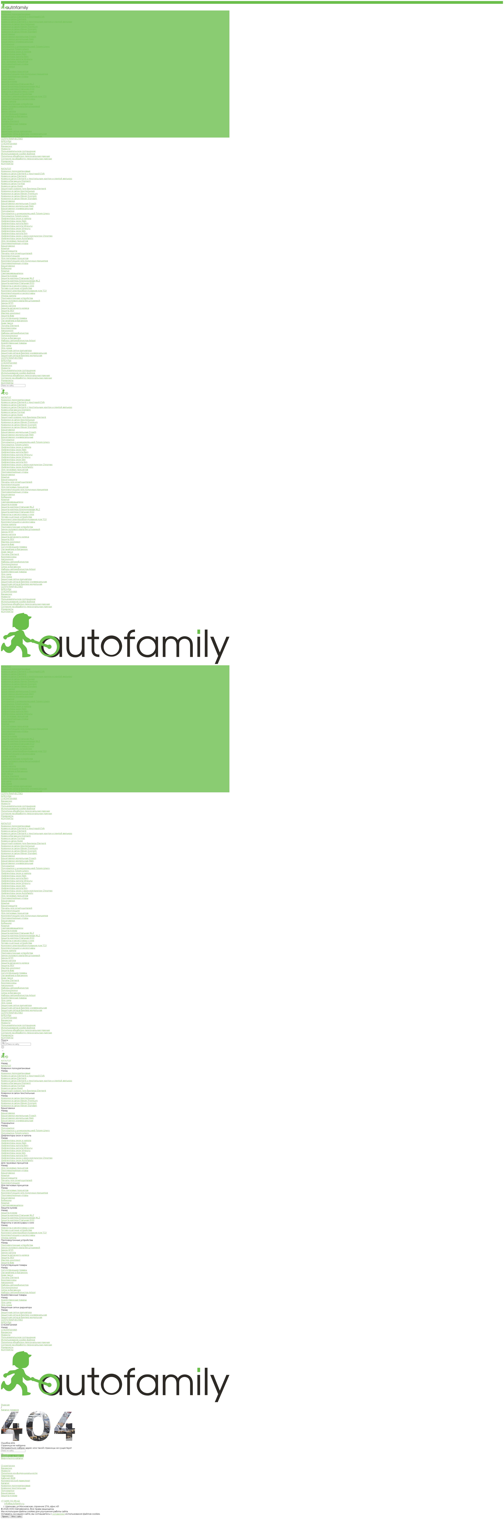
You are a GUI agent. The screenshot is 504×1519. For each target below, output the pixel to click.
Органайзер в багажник (14, 116)
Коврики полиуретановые (15, 14)
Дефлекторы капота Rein (14, 56)
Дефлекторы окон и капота (16, 51)
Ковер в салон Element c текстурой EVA (22, 16)
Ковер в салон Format (13, 183)
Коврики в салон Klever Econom (18, 29)
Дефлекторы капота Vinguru (16, 59)
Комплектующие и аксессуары (18, 99)
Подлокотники (9, 335)
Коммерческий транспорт (15, 1480)
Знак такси (7, 119)
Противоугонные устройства (17, 104)
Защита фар (7, 315)
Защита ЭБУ (7, 310)
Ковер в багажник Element (16, 181)
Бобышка (6, 268)
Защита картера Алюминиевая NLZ (20, 86)
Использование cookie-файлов (18, 153)
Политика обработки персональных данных (25, 156)
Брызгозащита (9, 251)
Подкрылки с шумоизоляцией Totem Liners (25, 46)
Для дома (6, 129)
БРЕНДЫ (6, 360)
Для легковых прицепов (14, 71)
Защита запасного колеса (15, 308)
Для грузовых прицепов (14, 61)
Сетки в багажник (11, 338)
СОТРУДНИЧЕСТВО (12, 358)
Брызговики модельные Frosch (18, 36)
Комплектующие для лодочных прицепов (24, 74)
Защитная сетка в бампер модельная (21, 136)
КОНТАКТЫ (7, 383)
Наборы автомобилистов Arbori (18, 340)
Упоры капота (8, 101)
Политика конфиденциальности (19, 1473)
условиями (58, 1514)
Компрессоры (9, 328)
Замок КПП (7, 109)
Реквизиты (7, 161)
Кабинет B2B (8, 1478)
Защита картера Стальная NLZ (17, 84)
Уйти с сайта (16, 1517)
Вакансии (6, 146)
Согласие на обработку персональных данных (26, 158)
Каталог (5, 1483)
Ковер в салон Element (13, 19)
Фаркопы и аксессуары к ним (17, 91)
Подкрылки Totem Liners (14, 49)
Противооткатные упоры (14, 64)
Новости (5, 149)
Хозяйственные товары (14, 124)
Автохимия (7, 330)
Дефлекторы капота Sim (14, 233)
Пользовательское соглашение (18, 151)
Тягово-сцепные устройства (16, 94)
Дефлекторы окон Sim (13, 231)
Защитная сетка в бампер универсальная (24, 134)
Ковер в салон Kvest (12, 186)
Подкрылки (7, 44)
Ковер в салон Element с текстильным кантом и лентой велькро (36, 21)
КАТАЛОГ (6, 168)
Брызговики (8, 34)
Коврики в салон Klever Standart (19, 31)
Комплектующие (10, 256)
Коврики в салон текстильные (18, 24)
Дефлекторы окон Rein (13, 54)
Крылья (5, 69)
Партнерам (7, 1475)
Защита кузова (9, 81)
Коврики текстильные (13, 1488)
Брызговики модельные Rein (17, 39)
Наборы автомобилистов (14, 333)
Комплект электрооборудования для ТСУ (24, 96)
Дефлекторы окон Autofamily (17, 238)
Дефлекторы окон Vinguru (15, 228)
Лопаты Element (10, 121)
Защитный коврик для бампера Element (23, 188)
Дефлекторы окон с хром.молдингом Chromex (26, 236)
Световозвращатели (12, 273)
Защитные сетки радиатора (16, 131)
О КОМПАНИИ (9, 363)
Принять (5, 1517)
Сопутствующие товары (14, 114)
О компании (8, 1465)
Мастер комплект (10, 313)
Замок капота (8, 111)
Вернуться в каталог (12, 1458)
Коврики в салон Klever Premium (19, 26)
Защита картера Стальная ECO (17, 89)
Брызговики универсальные (17, 41)
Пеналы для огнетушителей (16, 253)
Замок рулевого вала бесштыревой (20, 106)
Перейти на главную (12, 1455)
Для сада (6, 126)
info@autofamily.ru (14, 1503)
